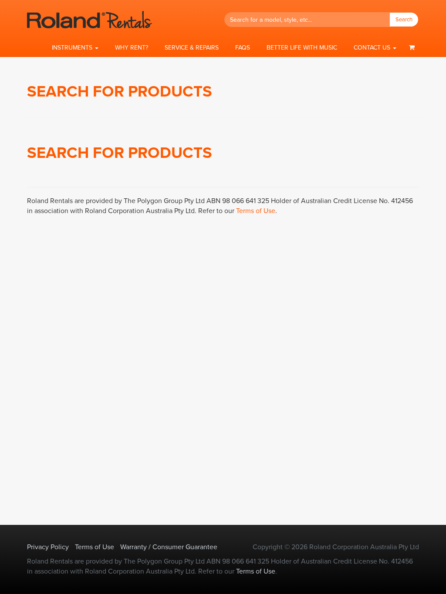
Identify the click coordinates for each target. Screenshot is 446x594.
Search (403, 19)
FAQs (242, 47)
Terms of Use (255, 211)
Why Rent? (131, 47)
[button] (75, 48)
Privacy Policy (48, 547)
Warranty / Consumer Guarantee (168, 547)
